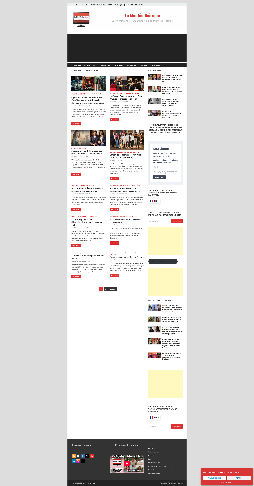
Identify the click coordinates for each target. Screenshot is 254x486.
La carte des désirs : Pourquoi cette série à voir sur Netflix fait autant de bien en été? (171, 114)
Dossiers (116, 4)
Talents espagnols (154, 452)
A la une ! (77, 4)
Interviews (102, 4)
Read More (75, 123)
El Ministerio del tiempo (127, 216)
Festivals (109, 4)
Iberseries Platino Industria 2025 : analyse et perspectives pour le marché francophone (172, 356)
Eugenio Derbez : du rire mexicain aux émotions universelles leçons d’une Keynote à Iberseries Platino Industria (172, 343)
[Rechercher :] (165, 221)
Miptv (93, 185)
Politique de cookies (226, 482)
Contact (151, 470)
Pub (165, 65)
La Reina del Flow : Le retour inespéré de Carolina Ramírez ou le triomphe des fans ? (172, 78)
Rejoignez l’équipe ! (154, 462)
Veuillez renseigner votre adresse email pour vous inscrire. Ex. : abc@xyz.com (165, 172)
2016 (72, 185)
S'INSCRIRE (159, 177)
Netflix (82, 95)
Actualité (77, 65)
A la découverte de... (84, 93)
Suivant (112, 289)
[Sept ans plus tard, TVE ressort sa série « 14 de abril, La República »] (88, 138)
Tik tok (141, 4)
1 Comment (119, 160)
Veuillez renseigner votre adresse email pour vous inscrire (165, 161)
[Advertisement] (127, 48)
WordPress (171, 483)
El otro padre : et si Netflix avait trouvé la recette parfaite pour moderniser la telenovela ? (172, 90)
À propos (151, 445)
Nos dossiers (131, 65)
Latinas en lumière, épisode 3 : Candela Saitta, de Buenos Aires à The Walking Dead (172, 319)
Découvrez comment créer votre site (163, 261)
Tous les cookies (214, 478)
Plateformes (94, 4)
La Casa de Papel (129, 93)
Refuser (239, 478)
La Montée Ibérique (89, 483)
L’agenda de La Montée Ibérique (159, 466)
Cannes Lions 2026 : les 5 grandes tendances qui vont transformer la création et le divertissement (172, 308)
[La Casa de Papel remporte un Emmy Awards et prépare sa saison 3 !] (127, 83)
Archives (77, 185)
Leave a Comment (84, 106)
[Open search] (181, 65)
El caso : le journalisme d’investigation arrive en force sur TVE (87, 222)
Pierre (75, 156)
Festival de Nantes (130, 185)
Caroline (75, 106)
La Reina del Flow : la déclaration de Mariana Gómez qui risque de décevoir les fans (170, 102)
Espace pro (156, 65)
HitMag (180, 483)
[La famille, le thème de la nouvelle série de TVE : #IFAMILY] (127, 140)
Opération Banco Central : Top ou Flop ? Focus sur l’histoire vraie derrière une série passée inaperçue (87, 100)
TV (82, 4)
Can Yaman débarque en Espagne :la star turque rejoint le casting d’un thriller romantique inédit (172, 330)
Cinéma (87, 4)
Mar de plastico (86, 185)
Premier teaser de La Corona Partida (127, 257)
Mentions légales (154, 473)
